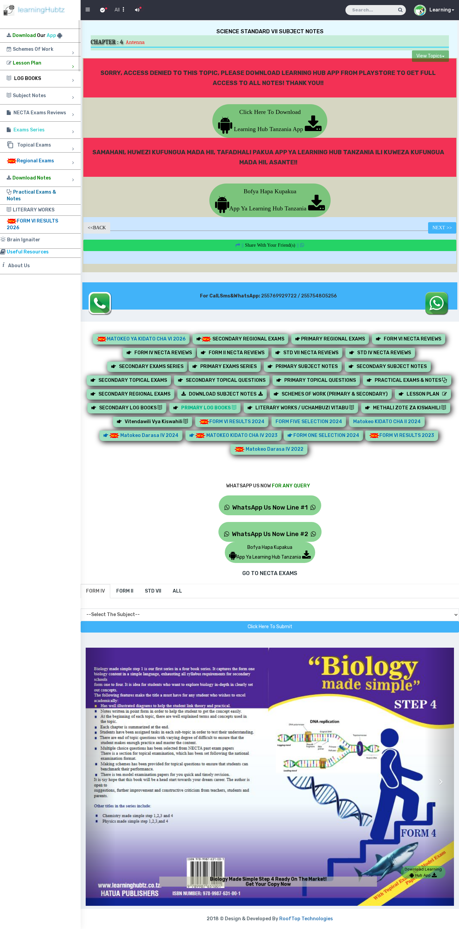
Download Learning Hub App (423, 872)
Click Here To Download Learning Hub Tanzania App (268, 120)
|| (270, 245)
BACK (97, 227)
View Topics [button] (429, 56)
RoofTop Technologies (306, 919)
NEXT (442, 227)
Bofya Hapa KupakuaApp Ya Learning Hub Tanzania (268, 200)
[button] (100, 777)
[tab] (95, 591)
